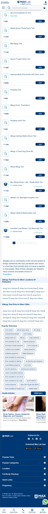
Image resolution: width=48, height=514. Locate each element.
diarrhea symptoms (29, 341)
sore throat (27, 365)
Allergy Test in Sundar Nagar (29, 288)
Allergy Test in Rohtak (24, 311)
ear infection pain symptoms (34, 361)
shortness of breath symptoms (14, 345)
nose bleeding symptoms (12, 365)
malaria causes (33, 388)
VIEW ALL (38, 393)
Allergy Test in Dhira (24, 295)
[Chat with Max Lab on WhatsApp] (45, 502)
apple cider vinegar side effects (29, 384)
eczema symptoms (10, 384)
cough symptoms (34, 338)
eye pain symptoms (11, 369)
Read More (7, 274)
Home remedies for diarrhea (13, 361)
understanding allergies (12, 334)
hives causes (9, 330)
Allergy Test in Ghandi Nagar (26, 292)
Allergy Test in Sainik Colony (19, 298)
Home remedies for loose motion (14, 357)
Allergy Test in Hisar (38, 311)
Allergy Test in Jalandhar (36, 318)
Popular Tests (8, 457)
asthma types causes (23, 330)
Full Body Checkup (10, 474)
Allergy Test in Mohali (25, 314)
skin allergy (37, 330)
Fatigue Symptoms (27, 353)
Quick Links (7, 479)
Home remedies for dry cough (14, 380)
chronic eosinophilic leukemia (14, 373)
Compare (39, 186)
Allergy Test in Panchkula (20, 318)
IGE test (22, 338)
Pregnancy (7, 485)
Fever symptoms (32, 345)
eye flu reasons (31, 380)
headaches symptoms (11, 353)
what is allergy (27, 334)
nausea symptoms (29, 349)
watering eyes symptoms (28, 369)
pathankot (6, 3)
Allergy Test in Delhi (9, 311)
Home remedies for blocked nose (15, 388)
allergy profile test (10, 338)
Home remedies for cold (12, 341)
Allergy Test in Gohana (10, 314)
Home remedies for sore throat (14, 377)
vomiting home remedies (12, 349)
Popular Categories (10, 462)
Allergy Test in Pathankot (10, 288)
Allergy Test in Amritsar (26, 321)
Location (6, 468)
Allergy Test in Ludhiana (10, 321)
